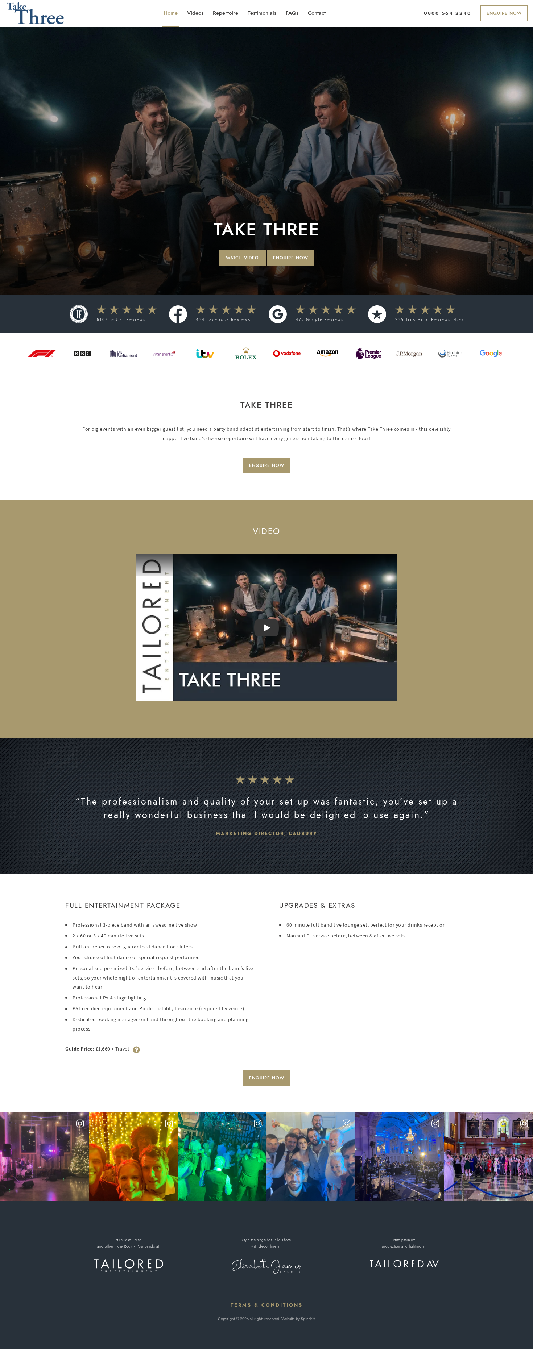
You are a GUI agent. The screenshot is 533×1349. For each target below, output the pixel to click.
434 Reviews (223, 319)
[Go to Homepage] (35, 13)
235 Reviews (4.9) (429, 319)
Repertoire (225, 13)
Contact (317, 13)
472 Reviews (320, 319)
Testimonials (262, 13)
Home (171, 13)
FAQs (292, 13)
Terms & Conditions (267, 1305)
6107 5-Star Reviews (121, 319)
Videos (195, 13)
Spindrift (308, 1318)
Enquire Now (504, 13)
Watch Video (242, 258)
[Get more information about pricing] (136, 1049)
